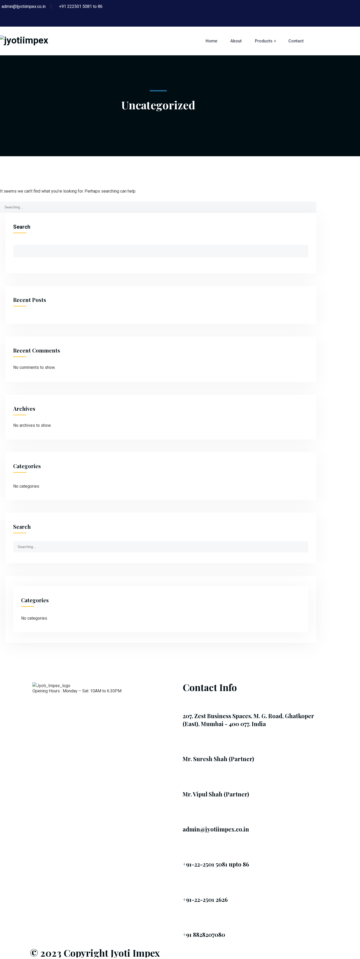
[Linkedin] (39, 705)
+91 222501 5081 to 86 (81, 6)
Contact (296, 40)
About (236, 40)
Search (21, 227)
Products (264, 40)
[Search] (311, 205)
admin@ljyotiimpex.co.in (24, 6)
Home (211, 40)
